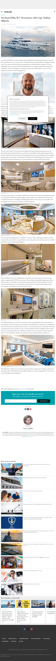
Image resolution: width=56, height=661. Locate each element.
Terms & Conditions (36, 638)
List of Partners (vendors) (14, 114)
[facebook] (24, 629)
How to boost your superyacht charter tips (32, 491)
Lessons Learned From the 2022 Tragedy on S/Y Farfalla (37, 614)
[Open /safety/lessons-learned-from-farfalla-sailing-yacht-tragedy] (38, 604)
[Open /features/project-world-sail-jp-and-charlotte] (8, 604)
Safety (33, 609)
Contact (4, 638)
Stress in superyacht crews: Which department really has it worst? (37, 504)
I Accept (32, 118)
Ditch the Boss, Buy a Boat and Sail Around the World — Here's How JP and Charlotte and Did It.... (8, 617)
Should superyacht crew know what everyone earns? (34, 477)
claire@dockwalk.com (29, 436)
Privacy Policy (46, 638)
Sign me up (43, 401)
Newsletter (13, 641)
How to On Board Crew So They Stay (31, 584)
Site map (21, 641)
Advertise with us (13, 638)
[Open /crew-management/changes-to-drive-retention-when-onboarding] (12, 595)
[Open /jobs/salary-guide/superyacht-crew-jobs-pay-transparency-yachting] (12, 488)
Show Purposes (23, 118)
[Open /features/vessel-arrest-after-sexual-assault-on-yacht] (12, 555)
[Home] (8, 11)
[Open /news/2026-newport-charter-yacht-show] (12, 568)
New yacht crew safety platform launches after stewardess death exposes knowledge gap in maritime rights (37, 518)
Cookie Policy (5, 641)
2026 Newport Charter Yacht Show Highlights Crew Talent (36, 557)
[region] (28, 109)
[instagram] (31, 629)
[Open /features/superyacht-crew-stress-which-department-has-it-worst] (12, 515)
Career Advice (20, 609)
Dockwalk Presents (23, 638)
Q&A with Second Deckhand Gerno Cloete (32, 570)
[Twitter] (28, 409)
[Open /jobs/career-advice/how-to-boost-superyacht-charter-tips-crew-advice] (12, 502)
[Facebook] (25, 409)
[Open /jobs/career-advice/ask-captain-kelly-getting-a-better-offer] (23, 604)
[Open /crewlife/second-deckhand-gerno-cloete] (12, 581)
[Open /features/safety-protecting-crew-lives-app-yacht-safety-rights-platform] (12, 528)
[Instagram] (30, 409)
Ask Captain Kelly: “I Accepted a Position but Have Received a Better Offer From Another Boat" (22, 617)
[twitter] (28, 629)
